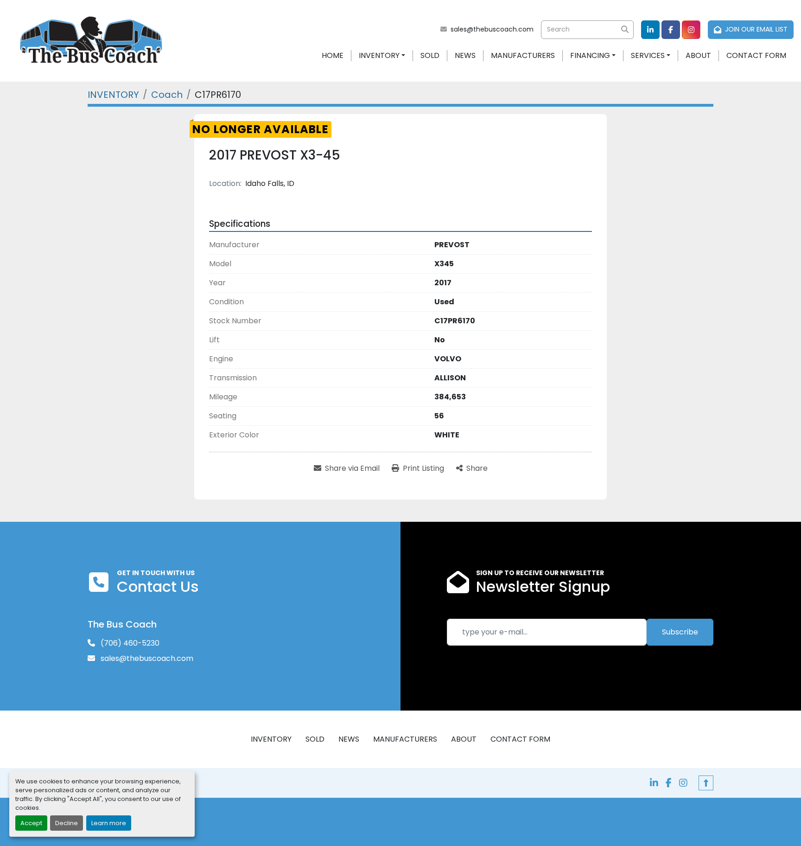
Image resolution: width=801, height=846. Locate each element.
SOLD (429, 55)
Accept (31, 823)
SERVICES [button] (648, 55)
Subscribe (680, 632)
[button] (382, 55)
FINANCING (590, 55)
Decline (66, 823)
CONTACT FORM (756, 55)
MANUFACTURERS (523, 55)
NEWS (465, 55)
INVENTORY (379, 55)
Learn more (108, 823)
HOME (332, 55)
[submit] (624, 29)
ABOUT (698, 55)
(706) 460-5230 (129, 643)
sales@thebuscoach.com (492, 29)
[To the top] (706, 783)
